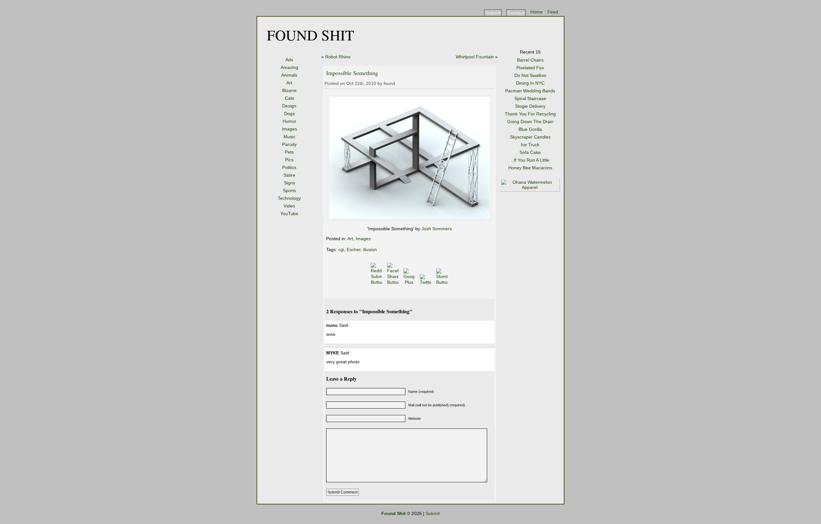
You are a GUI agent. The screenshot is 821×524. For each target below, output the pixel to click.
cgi (341, 249)
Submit (493, 12)
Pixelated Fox (530, 67)
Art (289, 82)
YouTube (289, 213)
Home (536, 11)
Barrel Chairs (530, 60)
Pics (289, 159)
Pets (289, 152)
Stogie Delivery (530, 106)
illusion (370, 249)
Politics (289, 167)
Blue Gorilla (530, 129)
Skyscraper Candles (530, 136)
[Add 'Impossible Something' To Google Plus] (409, 282)
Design (289, 105)
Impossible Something (352, 73)
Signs (289, 182)
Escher (353, 249)
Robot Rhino (338, 56)
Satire (289, 175)
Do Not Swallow (530, 75)
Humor (289, 121)
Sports (289, 190)
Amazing (289, 67)
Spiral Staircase (530, 98)
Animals (289, 75)
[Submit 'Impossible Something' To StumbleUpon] (442, 282)
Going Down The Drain (530, 121)
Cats (289, 98)
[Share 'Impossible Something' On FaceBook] (393, 282)
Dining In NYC (530, 83)
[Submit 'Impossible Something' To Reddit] (377, 282)
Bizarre (289, 90)
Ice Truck (530, 144)
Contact (516, 12)
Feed (552, 11)
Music (289, 136)
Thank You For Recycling (530, 113)
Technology (289, 198)
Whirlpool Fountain (475, 56)
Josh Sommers (436, 228)
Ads (289, 59)
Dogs (289, 113)
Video (289, 205)
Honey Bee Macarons (530, 167)
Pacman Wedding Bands (530, 90)
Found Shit (310, 35)
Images (289, 128)
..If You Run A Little (530, 160)
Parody (289, 144)
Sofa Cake (530, 152)
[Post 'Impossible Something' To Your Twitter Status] (426, 282)
